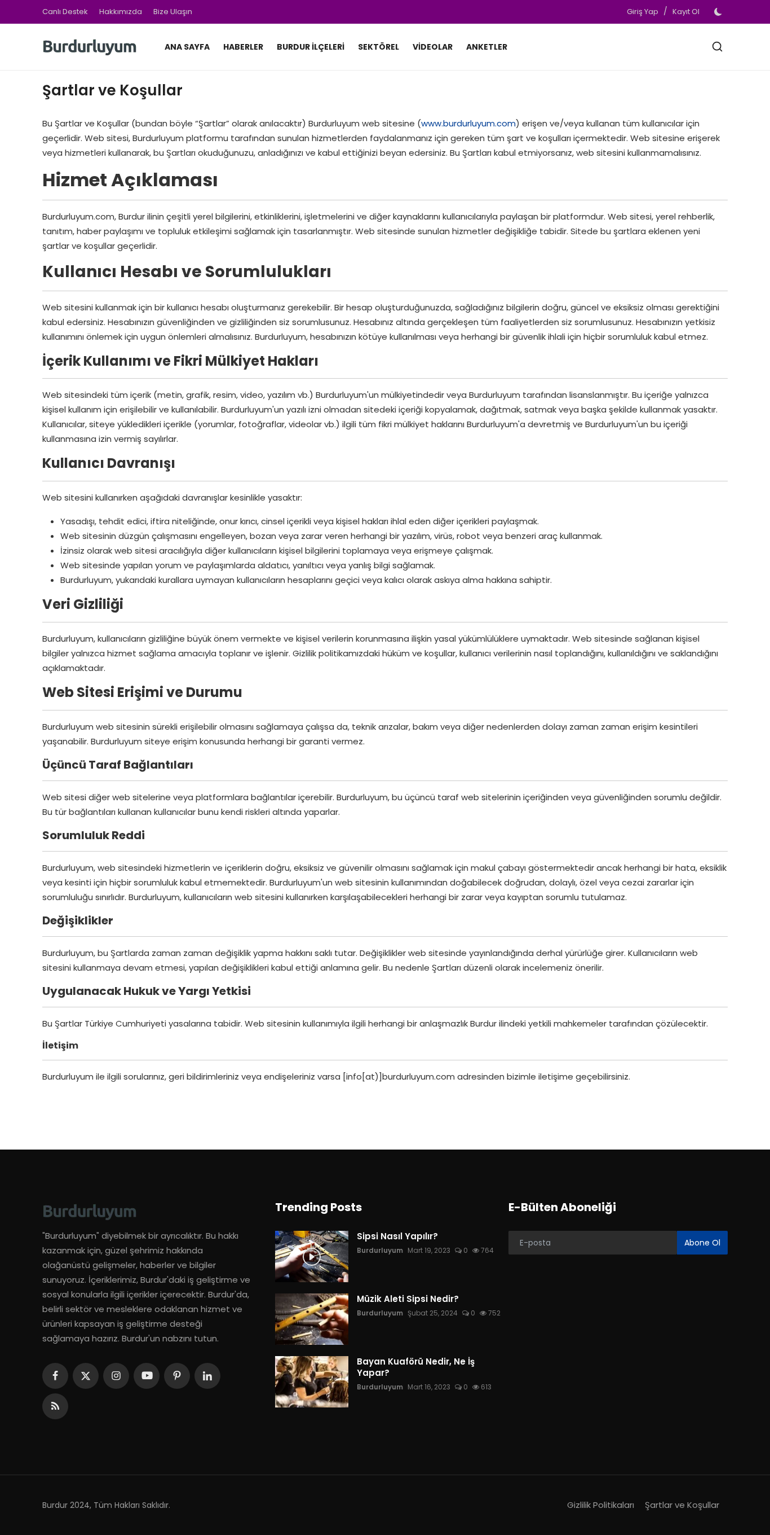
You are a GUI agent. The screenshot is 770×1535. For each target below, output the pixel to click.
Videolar (433, 46)
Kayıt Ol (686, 11)
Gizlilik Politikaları (600, 1505)
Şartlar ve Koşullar (682, 1505)
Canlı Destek (65, 11)
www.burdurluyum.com (468, 123)
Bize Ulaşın (172, 11)
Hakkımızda (120, 11)
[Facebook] (55, 1376)
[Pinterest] (177, 1376)
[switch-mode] (719, 12)
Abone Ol (702, 1242)
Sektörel (378, 46)
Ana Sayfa (187, 46)
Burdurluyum (380, 1250)
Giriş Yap (642, 11)
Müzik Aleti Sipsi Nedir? (408, 1299)
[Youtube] (147, 1376)
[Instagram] (116, 1376)
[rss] (55, 1406)
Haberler (243, 46)
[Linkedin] (207, 1376)
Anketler (486, 46)
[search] (717, 46)
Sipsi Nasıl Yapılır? (397, 1236)
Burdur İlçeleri (310, 46)
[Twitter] (86, 1376)
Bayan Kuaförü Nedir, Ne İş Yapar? (416, 1367)
